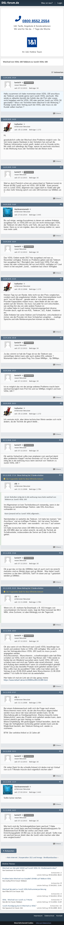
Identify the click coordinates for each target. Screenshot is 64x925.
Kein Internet (12, 858)
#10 (60, 440)
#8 (61, 371)
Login (59, 3)
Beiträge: (32, 88)
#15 (60, 692)
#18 (60, 810)
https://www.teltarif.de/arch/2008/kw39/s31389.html (26, 680)
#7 (61, 338)
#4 (61, 204)
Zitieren (58, 113)
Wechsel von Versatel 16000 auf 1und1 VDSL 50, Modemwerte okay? (29, 868)
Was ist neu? (47, 3)
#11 (60, 475)
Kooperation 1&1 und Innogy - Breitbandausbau (38, 858)
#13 (60, 588)
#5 (61, 242)
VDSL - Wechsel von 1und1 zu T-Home (17, 900)
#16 (60, 751)
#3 (61, 167)
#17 (60, 782)
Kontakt (59, 916)
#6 (61, 279)
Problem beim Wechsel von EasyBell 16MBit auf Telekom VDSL (26, 879)
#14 (60, 631)
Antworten (8, 851)
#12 (60, 553)
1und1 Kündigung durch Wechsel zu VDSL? (19, 906)
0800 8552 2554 (35, 21)
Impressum (38, 916)
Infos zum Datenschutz (43, 923)
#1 (61, 78)
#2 (61, 119)
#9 (61, 403)
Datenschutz (49, 916)
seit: (16, 88)
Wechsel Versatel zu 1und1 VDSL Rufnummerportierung (24, 889)
